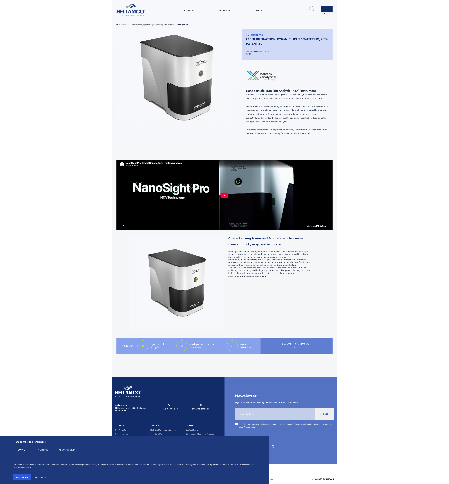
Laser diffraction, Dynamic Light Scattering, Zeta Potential (152, 24)
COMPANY (189, 10)
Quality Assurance (122, 434)
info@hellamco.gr (200, 409)
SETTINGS (43, 449)
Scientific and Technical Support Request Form (200, 435)
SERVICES (155, 425)
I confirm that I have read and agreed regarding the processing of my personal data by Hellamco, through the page (285, 425)
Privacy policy (250, 427)
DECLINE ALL (41, 477)
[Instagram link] (273, 446)
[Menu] (326, 9)
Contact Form (192, 430)
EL (330, 13)
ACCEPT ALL (22, 477)
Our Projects (120, 430)
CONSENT (22, 449)
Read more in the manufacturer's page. (247, 276)
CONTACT (260, 10)
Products (124, 24)
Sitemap (270, 479)
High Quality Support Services (163, 430)
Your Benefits (156, 434)
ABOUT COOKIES (67, 449)
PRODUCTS (224, 10)
